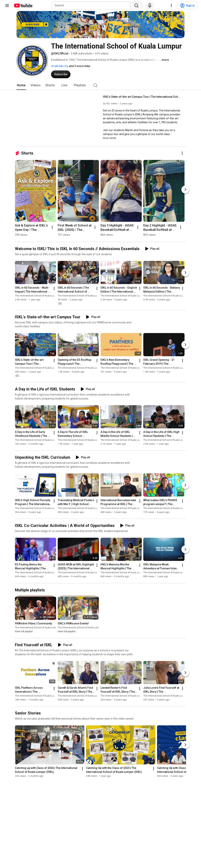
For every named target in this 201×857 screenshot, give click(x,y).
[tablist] (100, 85)
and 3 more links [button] (79, 66)
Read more (109, 138)
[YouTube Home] (23, 5)
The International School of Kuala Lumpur (37, 295)
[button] (109, 138)
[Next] (185, 189)
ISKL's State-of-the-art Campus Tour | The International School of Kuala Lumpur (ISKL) (142, 96)
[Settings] (171, 5)
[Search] (136, 5)
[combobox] (92, 5)
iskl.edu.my (61, 66)
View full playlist (24, 631)
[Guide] (7, 5)
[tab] (21, 85)
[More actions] (182, 153)
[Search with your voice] (150, 5)
